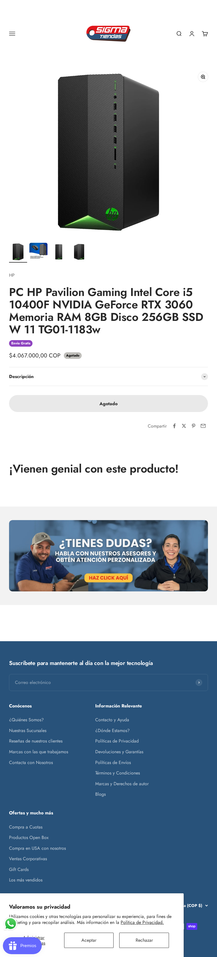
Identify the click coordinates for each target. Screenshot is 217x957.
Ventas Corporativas (28, 858)
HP (12, 275)
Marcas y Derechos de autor (122, 783)
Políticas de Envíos (113, 762)
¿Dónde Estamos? (112, 730)
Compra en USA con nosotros (37, 848)
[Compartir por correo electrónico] (203, 426)
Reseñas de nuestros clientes (35, 741)
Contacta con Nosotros (31, 762)
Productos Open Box (29, 837)
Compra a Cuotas (25, 827)
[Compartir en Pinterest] (193, 426)
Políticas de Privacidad (117, 741)
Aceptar (88, 940)
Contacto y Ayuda (112, 719)
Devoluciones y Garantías (119, 751)
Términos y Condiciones (117, 773)
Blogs (100, 794)
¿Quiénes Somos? (26, 719)
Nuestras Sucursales (27, 730)
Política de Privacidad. (142, 922)
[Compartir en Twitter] (184, 426)
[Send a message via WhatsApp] (10, 924)
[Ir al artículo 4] (79, 253)
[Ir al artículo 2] (38, 253)
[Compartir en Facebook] (174, 426)
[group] (108, 555)
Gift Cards (19, 869)
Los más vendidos (25, 880)
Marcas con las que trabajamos (38, 751)
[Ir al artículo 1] (18, 253)
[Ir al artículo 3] (59, 253)
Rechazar (144, 940)
